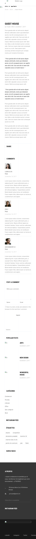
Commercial (8, 396)
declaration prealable (11, 436)
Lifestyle (7, 403)
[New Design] (11, 363)
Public (27, 443)
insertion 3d (23, 436)
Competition (16, 433)
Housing (7, 400)
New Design (24, 358)
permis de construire (11, 443)
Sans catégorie (9, 410)
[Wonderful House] (11, 377)
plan (21, 443)
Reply (6, 174)
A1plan (8, 27)
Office (6, 406)
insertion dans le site (11, 440)
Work (13, 27)
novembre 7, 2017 (21, 27)
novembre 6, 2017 (25, 346)
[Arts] (11, 348)
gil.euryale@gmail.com (14, 493)
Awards (8, 433)
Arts (22, 343)
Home (6, 9)
